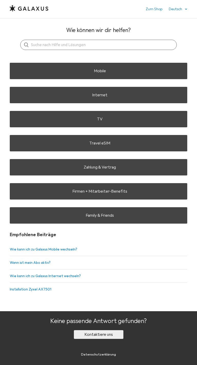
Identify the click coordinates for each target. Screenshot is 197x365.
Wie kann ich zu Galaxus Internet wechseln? (45, 276)
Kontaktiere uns (98, 334)
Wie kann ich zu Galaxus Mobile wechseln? (43, 249)
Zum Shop (154, 9)
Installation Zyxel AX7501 (30, 289)
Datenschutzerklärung (98, 354)
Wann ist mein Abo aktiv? (30, 262)
